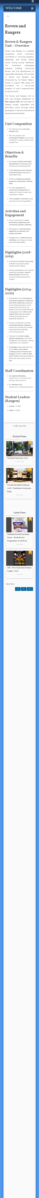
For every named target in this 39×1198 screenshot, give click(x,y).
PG (24, 589)
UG (18, 589)
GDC (8, 16)
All (30, 589)
